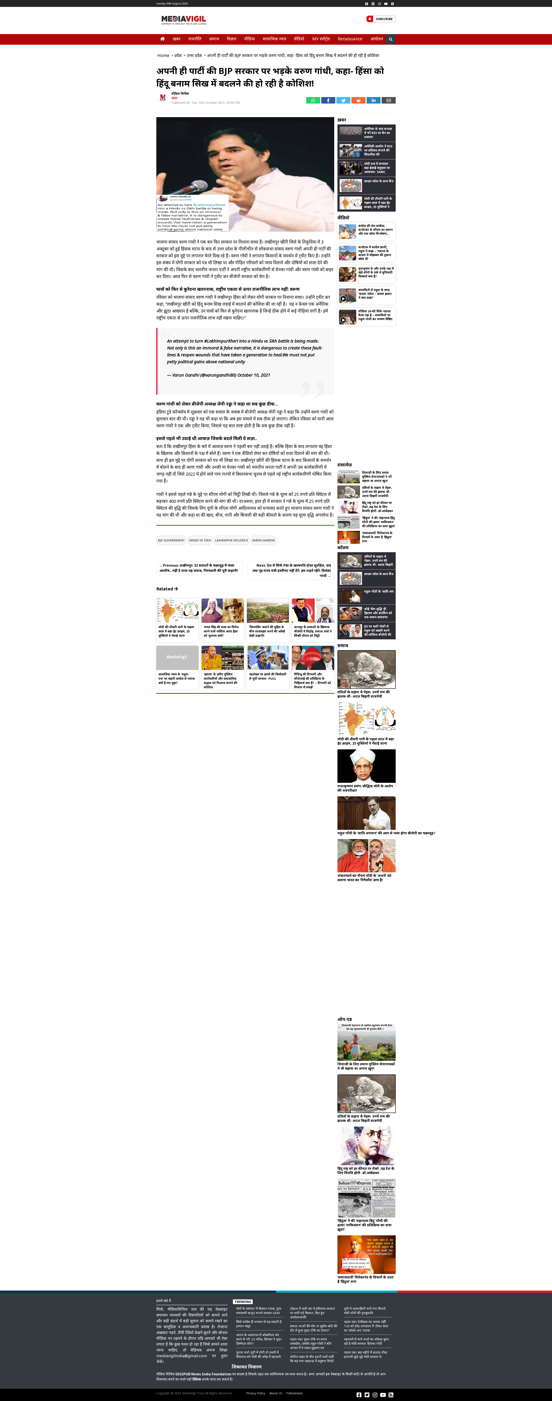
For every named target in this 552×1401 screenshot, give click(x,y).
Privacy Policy (255, 1393)
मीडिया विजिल (180, 93)
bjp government (171, 540)
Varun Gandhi (263, 540)
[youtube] (386, 3)
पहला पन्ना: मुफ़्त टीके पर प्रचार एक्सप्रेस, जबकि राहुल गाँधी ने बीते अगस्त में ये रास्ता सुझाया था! (310, 1343)
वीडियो (299, 39)
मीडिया (249, 39)
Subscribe (384, 19)
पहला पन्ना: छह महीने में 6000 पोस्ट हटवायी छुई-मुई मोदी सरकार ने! (365, 1354)
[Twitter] (373, 3)
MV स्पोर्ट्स (321, 39)
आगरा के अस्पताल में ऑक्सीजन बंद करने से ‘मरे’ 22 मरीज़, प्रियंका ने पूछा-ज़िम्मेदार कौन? (259, 1339)
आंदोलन (376, 39)
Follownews (294, 1393)
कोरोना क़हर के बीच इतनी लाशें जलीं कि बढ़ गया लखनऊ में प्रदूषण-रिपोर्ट (312, 1358)
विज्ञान (231, 39)
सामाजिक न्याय (274, 39)
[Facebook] (366, 3)
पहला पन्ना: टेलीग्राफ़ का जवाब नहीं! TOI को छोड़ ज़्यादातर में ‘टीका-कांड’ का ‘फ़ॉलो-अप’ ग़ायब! (366, 1325)
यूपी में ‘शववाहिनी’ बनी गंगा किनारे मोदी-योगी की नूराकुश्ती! (365, 1310)
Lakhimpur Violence (231, 540)
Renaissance (350, 39)
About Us (275, 1393)
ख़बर (176, 39)
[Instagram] (379, 3)
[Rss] (392, 3)
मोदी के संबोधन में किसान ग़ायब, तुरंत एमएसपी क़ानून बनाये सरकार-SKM (258, 1310)
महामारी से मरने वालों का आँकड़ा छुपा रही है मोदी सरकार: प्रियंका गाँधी (366, 1341)
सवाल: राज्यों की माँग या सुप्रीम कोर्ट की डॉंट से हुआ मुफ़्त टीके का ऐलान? (313, 1328)
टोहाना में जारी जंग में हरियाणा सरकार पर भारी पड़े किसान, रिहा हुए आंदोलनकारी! (312, 1312)
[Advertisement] (366, 394)
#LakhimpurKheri (221, 341)
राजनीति (194, 39)
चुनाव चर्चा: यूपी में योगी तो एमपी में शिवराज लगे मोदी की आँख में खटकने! (258, 1354)
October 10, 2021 (253, 375)
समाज (214, 39)
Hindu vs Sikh (200, 540)
